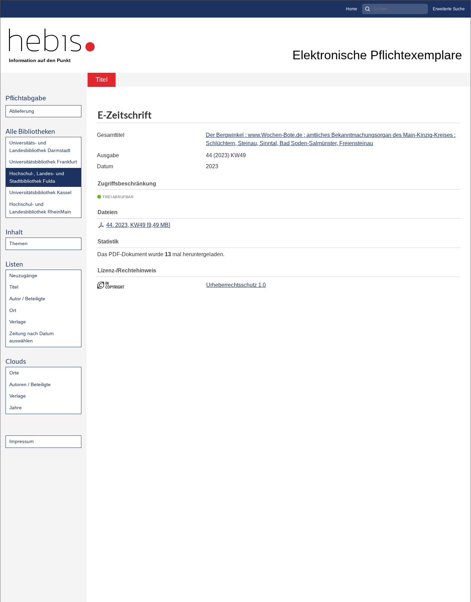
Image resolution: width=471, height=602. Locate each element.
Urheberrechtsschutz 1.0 (236, 285)
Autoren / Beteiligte (30, 384)
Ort (12, 310)
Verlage (17, 321)
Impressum (21, 441)
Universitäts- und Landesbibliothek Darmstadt (39, 146)
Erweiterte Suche (449, 9)
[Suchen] (367, 8)
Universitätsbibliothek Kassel (40, 192)
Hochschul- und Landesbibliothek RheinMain (40, 207)
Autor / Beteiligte (27, 298)
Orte (14, 372)
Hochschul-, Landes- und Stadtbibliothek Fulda (36, 177)
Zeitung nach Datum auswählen (31, 337)
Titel (13, 287)
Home (351, 9)
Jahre (15, 407)
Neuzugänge (23, 275)
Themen (18, 243)
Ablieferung (21, 111)
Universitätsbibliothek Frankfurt (43, 161)
